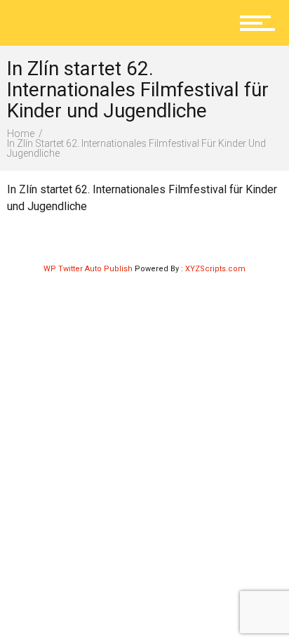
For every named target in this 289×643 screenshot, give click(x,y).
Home (20, 133)
